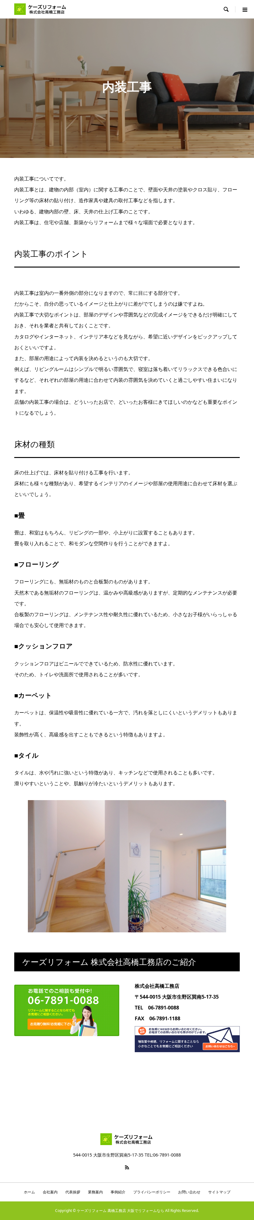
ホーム (29, 1192)
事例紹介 (118, 1192)
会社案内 (50, 1192)
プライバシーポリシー (151, 1192)
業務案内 (95, 1192)
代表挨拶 (72, 1192)
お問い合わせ (189, 1192)
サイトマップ (219, 1192)
